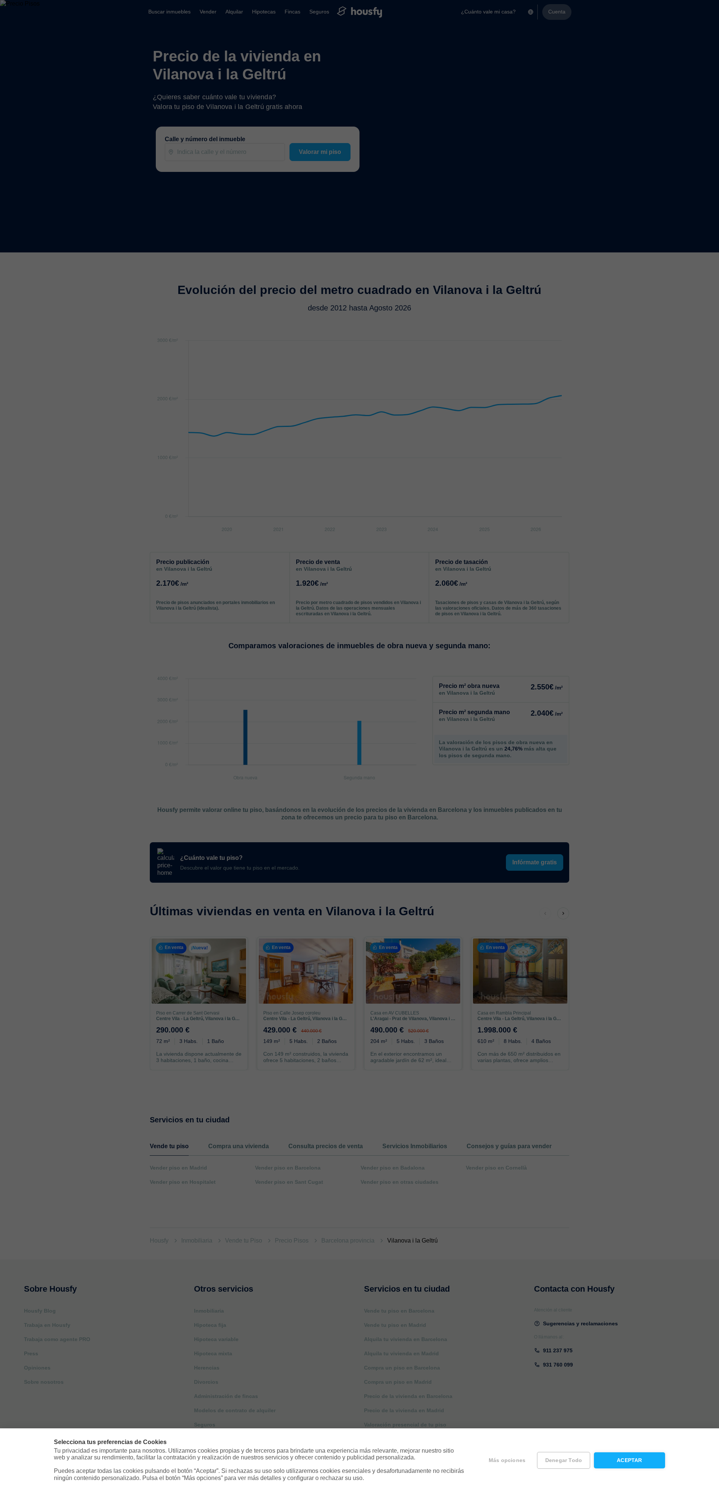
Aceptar (629, 1460)
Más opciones (507, 1460)
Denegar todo (563, 1460)
